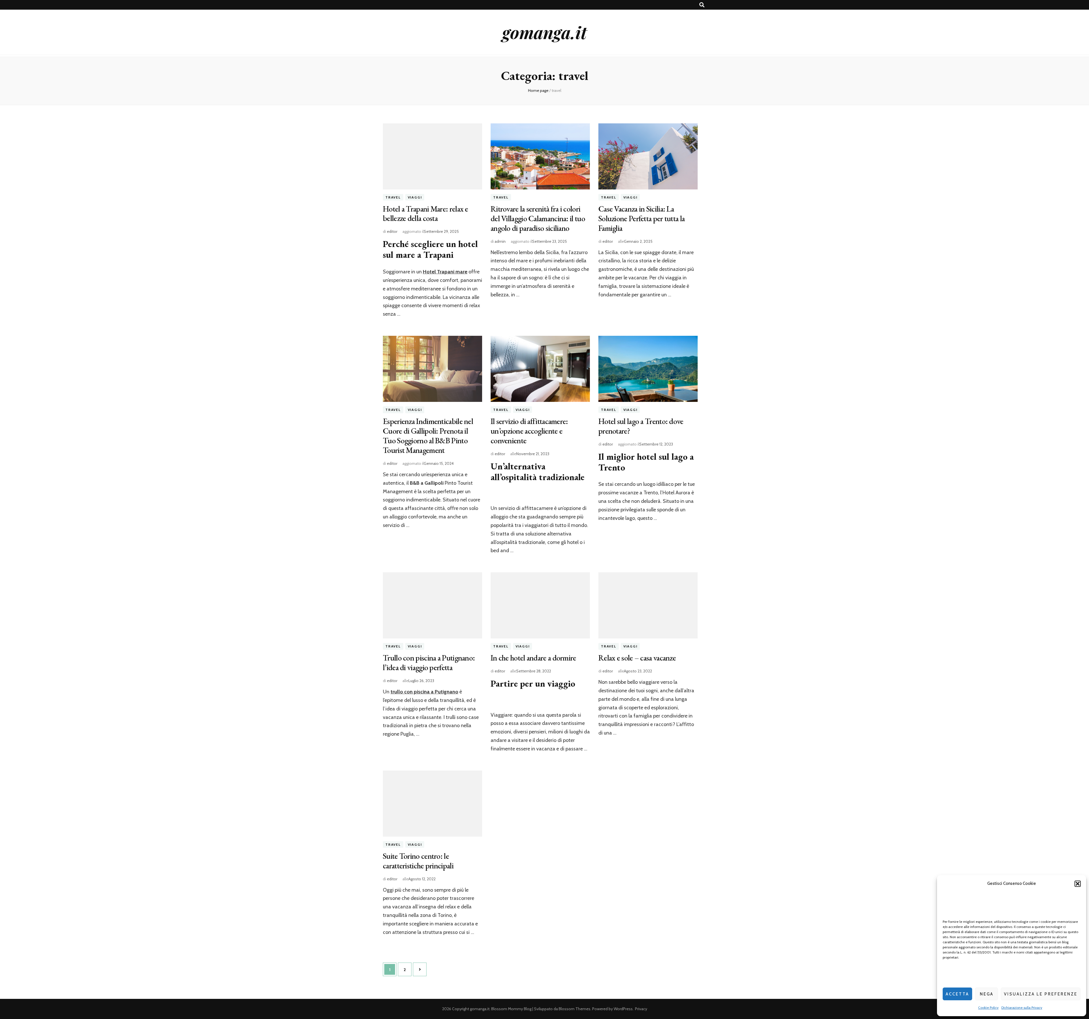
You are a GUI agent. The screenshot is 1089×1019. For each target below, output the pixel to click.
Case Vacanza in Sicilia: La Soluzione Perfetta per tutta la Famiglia (641, 218)
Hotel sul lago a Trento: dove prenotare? (640, 426)
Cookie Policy (988, 1007)
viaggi (415, 197)
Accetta (957, 994)
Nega (986, 994)
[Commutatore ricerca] (701, 5)
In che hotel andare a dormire (533, 658)
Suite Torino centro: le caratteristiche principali (418, 861)
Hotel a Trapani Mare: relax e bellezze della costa (425, 213)
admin (500, 241)
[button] (1077, 884)
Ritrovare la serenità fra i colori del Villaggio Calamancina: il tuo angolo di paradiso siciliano (538, 218)
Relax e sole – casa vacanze (637, 658)
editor (392, 231)
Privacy (641, 1008)
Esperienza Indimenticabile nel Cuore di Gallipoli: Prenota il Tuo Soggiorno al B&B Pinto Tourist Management (428, 435)
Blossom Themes (574, 1008)
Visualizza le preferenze (1040, 994)
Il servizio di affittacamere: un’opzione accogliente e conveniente (529, 431)
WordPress (623, 1008)
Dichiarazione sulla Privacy (1021, 1007)
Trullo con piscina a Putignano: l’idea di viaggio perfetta (429, 662)
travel (393, 197)
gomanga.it (544, 32)
